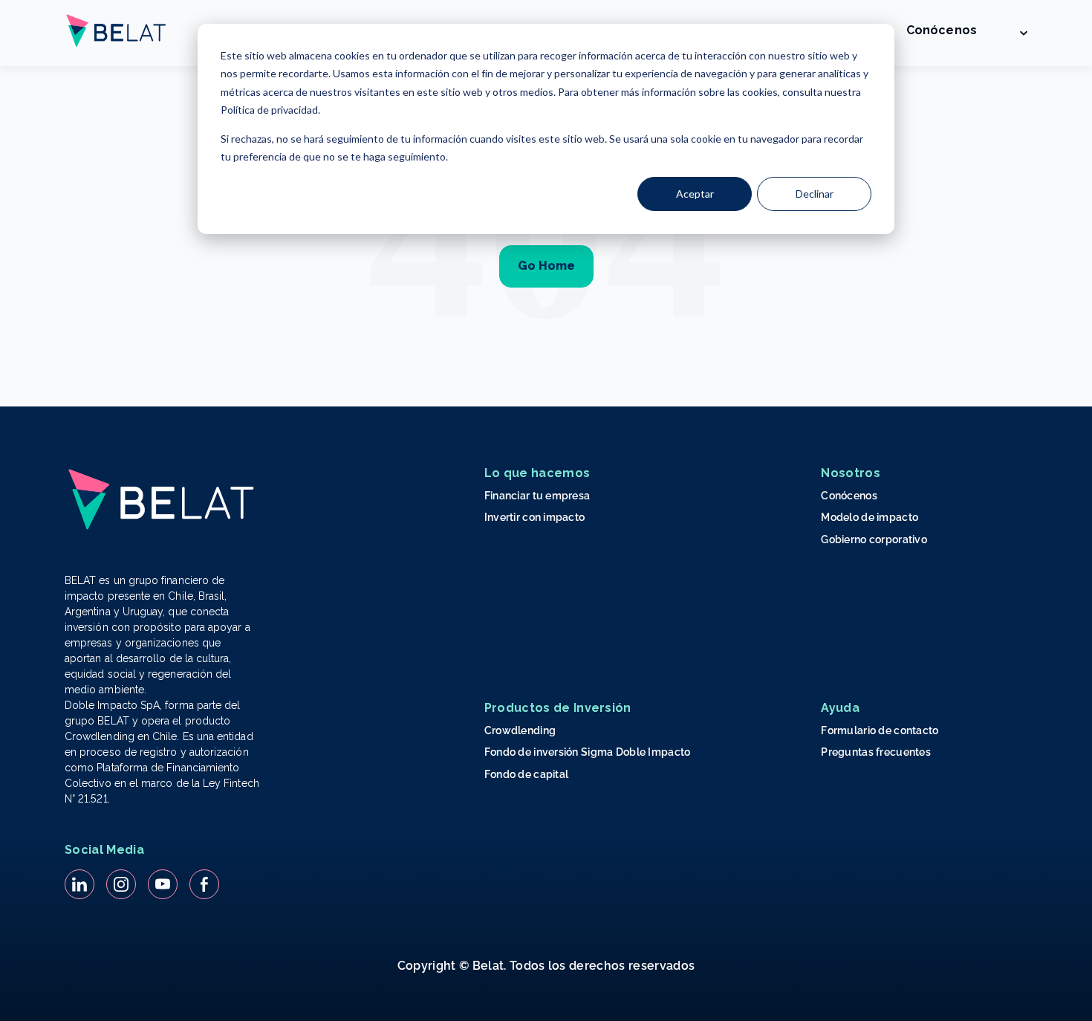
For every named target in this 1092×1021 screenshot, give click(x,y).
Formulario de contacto (879, 730)
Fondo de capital (526, 774)
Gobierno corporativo (874, 539)
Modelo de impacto (869, 517)
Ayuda (840, 708)
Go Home (546, 266)
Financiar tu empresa (537, 496)
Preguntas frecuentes (876, 752)
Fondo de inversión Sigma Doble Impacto (587, 752)
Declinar (814, 193)
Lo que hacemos (537, 473)
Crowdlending (520, 730)
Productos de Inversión (557, 708)
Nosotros (850, 473)
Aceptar (695, 193)
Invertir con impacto (534, 517)
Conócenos (941, 30)
